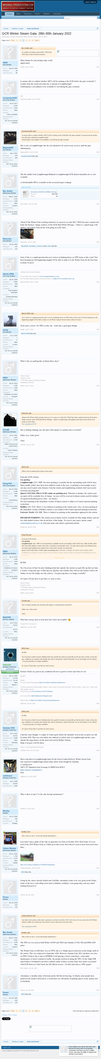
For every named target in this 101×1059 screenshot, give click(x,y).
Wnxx (15, 631)
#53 (98, 703)
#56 (98, 808)
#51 (98, 593)
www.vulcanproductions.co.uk (49, 276)
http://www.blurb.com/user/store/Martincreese (45, 700)
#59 (98, 968)
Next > (37, 40)
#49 (98, 444)
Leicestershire (13, 500)
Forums (9, 14)
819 (16, 905)
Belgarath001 (8, 148)
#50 (98, 527)
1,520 (15, 199)
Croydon (14, 205)
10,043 (15, 783)
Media (18, 14)
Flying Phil (7, 484)
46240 (5, 63)
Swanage (14, 742)
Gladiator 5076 (9, 728)
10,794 (15, 678)
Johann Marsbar (9, 848)
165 (16, 155)
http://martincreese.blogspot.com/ (41, 696)
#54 (98, 750)
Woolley (6, 811)
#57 (98, 868)
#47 (98, 329)
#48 (98, 386)
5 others (49, 246)
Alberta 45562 (8, 274)
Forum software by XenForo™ (20, 1050)
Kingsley (14, 823)
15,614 (15, 625)
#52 (98, 627)
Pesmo (6, 897)
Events (37, 14)
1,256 (15, 385)
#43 (98, 152)
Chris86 (6, 430)
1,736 (15, 856)
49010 (5, 378)
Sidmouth (23, 703)
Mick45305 (24, 246)
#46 (98, 282)
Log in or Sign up (90, 2)
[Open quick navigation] (97, 28)
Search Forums (9, 17)
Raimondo (7, 239)
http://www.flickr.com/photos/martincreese (52, 682)
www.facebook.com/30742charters (42, 691)
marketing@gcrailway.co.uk (31, 523)
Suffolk (15, 863)
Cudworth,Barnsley (11, 296)
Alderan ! (14, 685)
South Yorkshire (12, 450)
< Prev (12, 40)
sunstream (39, 246)
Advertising (57, 14)
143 (16, 246)
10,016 (15, 736)
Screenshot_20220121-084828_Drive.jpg (44, 192)
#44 (98, 204)
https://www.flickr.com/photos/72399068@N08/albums (37, 865)
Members (47, 14)
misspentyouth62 (10, 98)
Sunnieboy (32, 246)
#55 (98, 776)
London (15, 344)
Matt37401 (7, 617)
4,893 (15, 281)
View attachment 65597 (29, 424)
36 (16, 70)
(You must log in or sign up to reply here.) (86, 1011)
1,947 (15, 437)
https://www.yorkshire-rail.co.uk (64, 278)
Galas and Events (17, 37)
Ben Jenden (34, 37)
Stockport (14, 396)
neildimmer (7, 776)
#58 (98, 895)
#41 (98, 67)
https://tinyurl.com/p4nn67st (31, 770)
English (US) (7, 1047)
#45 (98, 242)
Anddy (5, 330)
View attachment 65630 (29, 926)
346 (16, 818)
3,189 (15, 491)
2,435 (15, 105)
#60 (98, 990)
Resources (27, 14)
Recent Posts (20, 17)
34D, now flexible (12, 114)
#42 (98, 99)
